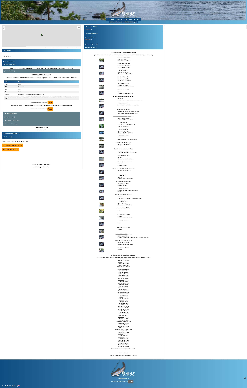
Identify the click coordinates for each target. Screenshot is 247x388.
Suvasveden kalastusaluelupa (122, 240)
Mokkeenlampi (121, 320)
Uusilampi (120, 346)
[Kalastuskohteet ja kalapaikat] (7, 385)
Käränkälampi (122, 220)
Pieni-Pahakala (121, 292)
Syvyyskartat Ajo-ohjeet (91, 33)
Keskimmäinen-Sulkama (121, 329)
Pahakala (121, 286)
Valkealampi (122, 188)
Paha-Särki (121, 304)
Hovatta (121, 297)
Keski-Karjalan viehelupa (122, 181)
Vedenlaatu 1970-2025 (90, 38)
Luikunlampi (121, 280)
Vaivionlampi (121, 314)
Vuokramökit (7, 50)
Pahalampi (121, 312)
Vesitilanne (6, 136)
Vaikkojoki (122, 201)
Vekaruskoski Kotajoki (122, 247)
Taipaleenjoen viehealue (122, 57)
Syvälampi (121, 270)
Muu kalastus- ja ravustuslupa (11, 120)
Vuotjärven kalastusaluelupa (122, 234)
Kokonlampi (120, 334)
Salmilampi (121, 332)
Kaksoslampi (121, 323)
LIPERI (125, 22)
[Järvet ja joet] (10, 385)
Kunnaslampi (122, 70)
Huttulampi (121, 272)
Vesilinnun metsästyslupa (10, 123)
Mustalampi (121, 309)
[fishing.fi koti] (5, 385)
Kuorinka (120, 260)
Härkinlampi (121, 337)
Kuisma (120, 335)
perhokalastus (44, 77)
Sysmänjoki (121, 315)
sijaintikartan (129, 348)
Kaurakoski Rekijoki (122, 227)
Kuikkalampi (121, 341)
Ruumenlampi (121, 287)
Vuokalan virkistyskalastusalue (122, 161)
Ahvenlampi (121, 298)
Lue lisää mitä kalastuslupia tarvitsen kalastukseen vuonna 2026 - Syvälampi (57, 68)
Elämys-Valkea (122, 103)
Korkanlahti (121, 289)
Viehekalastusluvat (9, 71)
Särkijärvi (121, 281)
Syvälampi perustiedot (9, 61)
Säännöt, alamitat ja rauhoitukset (11, 133)
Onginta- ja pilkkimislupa (10, 113)
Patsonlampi (121, 290)
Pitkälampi (121, 277)
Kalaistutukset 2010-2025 (91, 28)
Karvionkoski (122, 129)
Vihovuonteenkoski (122, 155)
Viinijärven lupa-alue (122, 63)
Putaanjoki (121, 295)
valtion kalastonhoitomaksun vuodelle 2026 (63, 105)
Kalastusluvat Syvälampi (9, 64)
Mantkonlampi (121, 326)
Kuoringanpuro (121, 293)
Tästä (50, 102)
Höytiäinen (119, 266)
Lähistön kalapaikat (91, 47)
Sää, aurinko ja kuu (90, 44)
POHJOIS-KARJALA (132, 22)
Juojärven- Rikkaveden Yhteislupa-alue (122, 116)
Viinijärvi (120, 262)
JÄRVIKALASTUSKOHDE (116, 22)
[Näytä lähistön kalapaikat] (15, 385)
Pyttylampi (121, 284)
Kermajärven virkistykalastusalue (121, 148)
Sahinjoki (121, 327)
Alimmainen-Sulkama (121, 321)
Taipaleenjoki (121, 278)
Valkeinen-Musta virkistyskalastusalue (122, 96)
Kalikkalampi (121, 317)
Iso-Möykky (121, 275)
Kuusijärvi (121, 318)
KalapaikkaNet (122, 378)
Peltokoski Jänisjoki (122, 214)
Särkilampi (121, 301)
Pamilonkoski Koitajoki (122, 207)
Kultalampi (121, 330)
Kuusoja (122, 122)
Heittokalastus (31, 77)
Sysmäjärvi (120, 263)
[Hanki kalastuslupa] (17, 385)
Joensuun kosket (122, 83)
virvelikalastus (38, 77)
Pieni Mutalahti (121, 303)
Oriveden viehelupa (122, 76)
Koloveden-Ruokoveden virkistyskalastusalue (122, 168)
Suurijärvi (120, 265)
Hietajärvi (122, 175)
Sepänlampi (121, 273)
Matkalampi (120, 306)
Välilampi (121, 338)
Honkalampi (121, 307)
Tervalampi (121, 300)
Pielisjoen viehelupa (122, 109)
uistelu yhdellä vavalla (53, 77)
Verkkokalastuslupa (9, 116)
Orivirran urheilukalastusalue (122, 194)
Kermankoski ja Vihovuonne (122, 142)
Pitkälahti (121, 343)
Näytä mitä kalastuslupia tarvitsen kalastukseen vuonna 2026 (123, 355)
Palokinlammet (122, 135)
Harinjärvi (121, 324)
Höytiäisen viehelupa (122, 89)
